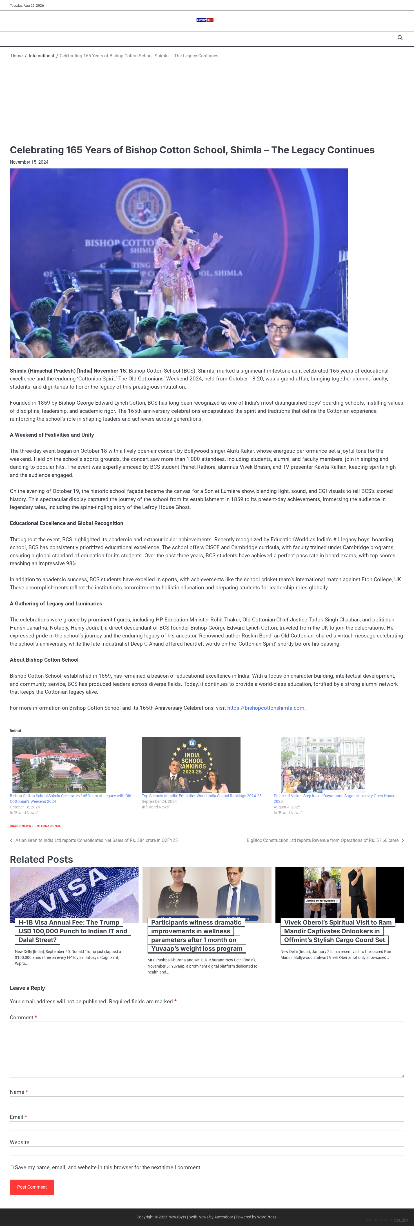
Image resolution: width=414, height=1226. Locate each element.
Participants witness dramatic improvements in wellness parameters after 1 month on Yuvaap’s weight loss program (196, 935)
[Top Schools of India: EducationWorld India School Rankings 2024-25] (205, 765)
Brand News (20, 826)
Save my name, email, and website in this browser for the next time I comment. (108, 1167)
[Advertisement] (207, 101)
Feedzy (401, 1219)
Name (19, 1092)
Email (18, 1117)
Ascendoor (223, 1217)
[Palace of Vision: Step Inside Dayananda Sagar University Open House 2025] (337, 765)
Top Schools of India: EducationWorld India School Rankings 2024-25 (202, 796)
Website (19, 1142)
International (48, 826)
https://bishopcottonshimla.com (265, 708)
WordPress (266, 1217)
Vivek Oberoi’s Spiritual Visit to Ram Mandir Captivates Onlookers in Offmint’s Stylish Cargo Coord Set (338, 931)
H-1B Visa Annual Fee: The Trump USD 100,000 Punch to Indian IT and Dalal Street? (73, 931)
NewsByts (177, 1217)
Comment (23, 1017)
